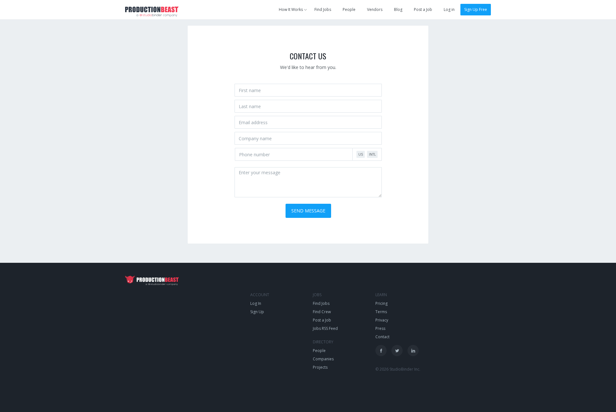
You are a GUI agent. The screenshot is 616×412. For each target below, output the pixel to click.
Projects (320, 367)
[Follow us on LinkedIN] (413, 350)
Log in (449, 9)
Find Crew (322, 311)
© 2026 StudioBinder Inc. (397, 369)
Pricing (381, 303)
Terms (381, 311)
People (349, 9)
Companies (323, 359)
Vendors (374, 9)
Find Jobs (322, 9)
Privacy (381, 320)
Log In (255, 303)
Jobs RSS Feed (325, 328)
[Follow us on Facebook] (381, 350)
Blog (398, 9)
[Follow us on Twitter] (397, 350)
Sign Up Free (475, 9)
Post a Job (423, 9)
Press (380, 328)
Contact (382, 336)
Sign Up (257, 311)
